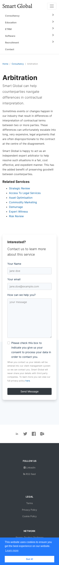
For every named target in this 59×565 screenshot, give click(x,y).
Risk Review (16, 216)
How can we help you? (21, 294)
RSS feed (30, 474)
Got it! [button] (29, 559)
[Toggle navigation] (51, 6)
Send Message (29, 391)
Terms (29, 503)
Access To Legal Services (25, 193)
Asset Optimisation (20, 197)
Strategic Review (19, 188)
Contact (9, 49)
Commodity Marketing (23, 202)
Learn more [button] (12, 550)
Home (5, 64)
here (27, 380)
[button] (29, 15)
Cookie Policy (29, 516)
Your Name (14, 263)
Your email (13, 279)
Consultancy (18, 64)
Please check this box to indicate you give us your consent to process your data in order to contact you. (31, 349)
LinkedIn (30, 467)
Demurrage (16, 207)
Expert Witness (18, 211)
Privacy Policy (29, 509)
